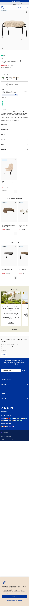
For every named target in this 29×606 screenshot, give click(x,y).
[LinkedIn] (12, 408)
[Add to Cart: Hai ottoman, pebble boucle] (15, 277)
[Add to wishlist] (26, 12)
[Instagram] (2, 408)
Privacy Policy (5, 593)
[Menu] (27, 7)
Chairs (9, 52)
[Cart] (24, 7)
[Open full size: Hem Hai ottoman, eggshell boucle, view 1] (14, 30)
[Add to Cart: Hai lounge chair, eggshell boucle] (15, 191)
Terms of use (17, 434)
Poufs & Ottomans (15, 52)
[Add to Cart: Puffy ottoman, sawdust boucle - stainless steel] (15, 233)
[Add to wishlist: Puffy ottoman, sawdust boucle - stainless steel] (15, 202)
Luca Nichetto (4, 62)
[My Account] (18, 7)
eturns (8, 103)
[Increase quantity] (7, 84)
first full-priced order (19, 104)
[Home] (1, 52)
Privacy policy (23, 434)
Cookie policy (3, 436)
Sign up (23, 370)
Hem (2, 58)
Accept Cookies (15, 596)
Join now (4, 354)
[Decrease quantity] (2, 84)
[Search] (15, 7)
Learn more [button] (4, 97)
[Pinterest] (8, 408)
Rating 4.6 (18, 1)
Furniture (5, 52)
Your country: (4, 373)
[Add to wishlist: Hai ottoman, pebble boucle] (15, 246)
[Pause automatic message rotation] (27, 1)
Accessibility (8, 436)
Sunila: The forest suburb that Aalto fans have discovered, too (11, 308)
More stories (14, 329)
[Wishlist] (21, 7)
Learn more (3, 350)
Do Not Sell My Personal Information (7, 434)
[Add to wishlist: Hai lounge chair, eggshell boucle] (15, 160)
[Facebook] (5, 408)
